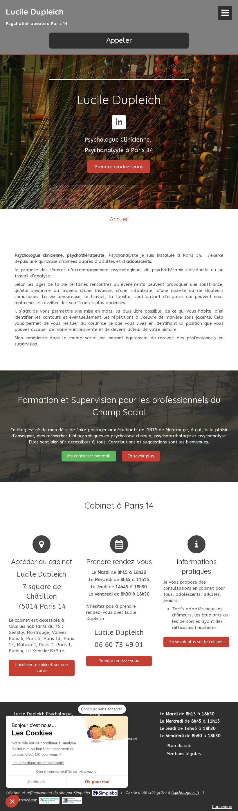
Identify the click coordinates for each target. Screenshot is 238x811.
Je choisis (36, 781)
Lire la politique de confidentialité (38, 763)
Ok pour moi (97, 781)
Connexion (222, 806)
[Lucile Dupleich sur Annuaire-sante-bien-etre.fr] (49, 800)
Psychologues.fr (185, 792)
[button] (12, 801)
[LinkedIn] (119, 122)
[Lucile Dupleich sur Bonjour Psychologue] (72, 800)
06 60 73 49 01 (119, 645)
